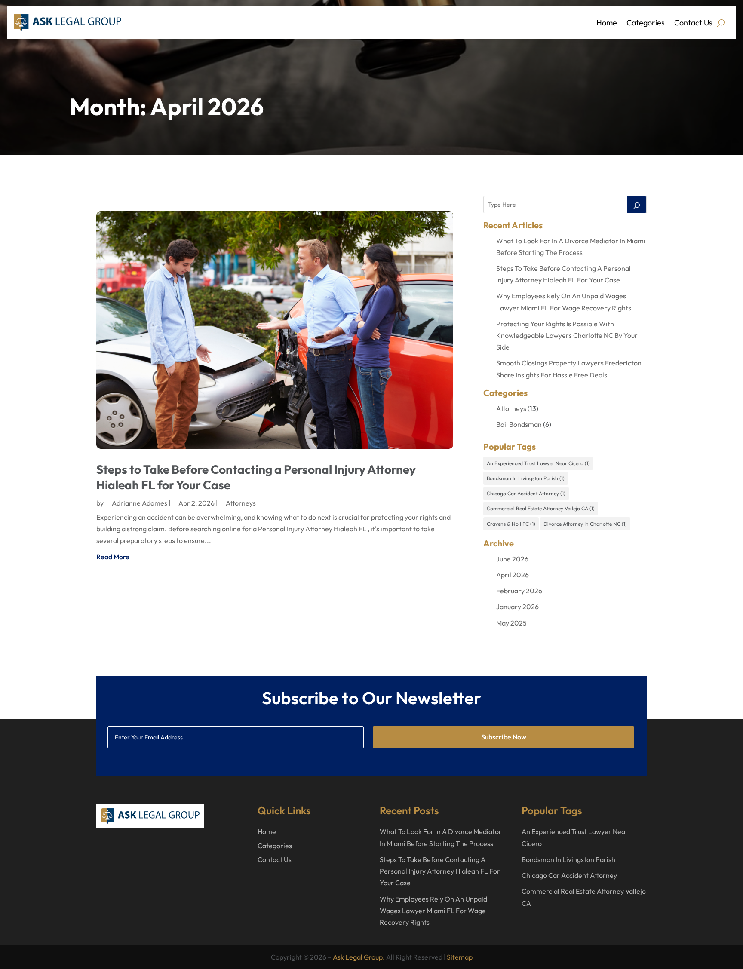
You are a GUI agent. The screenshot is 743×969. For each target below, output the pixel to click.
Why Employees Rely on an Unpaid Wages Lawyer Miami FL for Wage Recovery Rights (433, 910)
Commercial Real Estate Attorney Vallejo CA (541, 508)
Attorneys (241, 503)
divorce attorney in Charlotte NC (585, 524)
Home (606, 23)
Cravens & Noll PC (511, 524)
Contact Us (693, 23)
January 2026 (517, 606)
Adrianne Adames (139, 503)
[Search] (637, 204)
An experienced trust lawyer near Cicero (538, 463)
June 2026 (512, 559)
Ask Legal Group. (359, 957)
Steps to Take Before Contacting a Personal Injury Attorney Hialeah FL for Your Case (440, 871)
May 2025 (511, 623)
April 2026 (512, 574)
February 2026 (519, 590)
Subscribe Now (503, 737)
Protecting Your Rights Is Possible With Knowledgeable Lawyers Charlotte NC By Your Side (567, 335)
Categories (645, 23)
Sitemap (460, 957)
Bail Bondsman (519, 424)
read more (112, 556)
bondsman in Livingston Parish (526, 478)
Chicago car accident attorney (526, 493)
